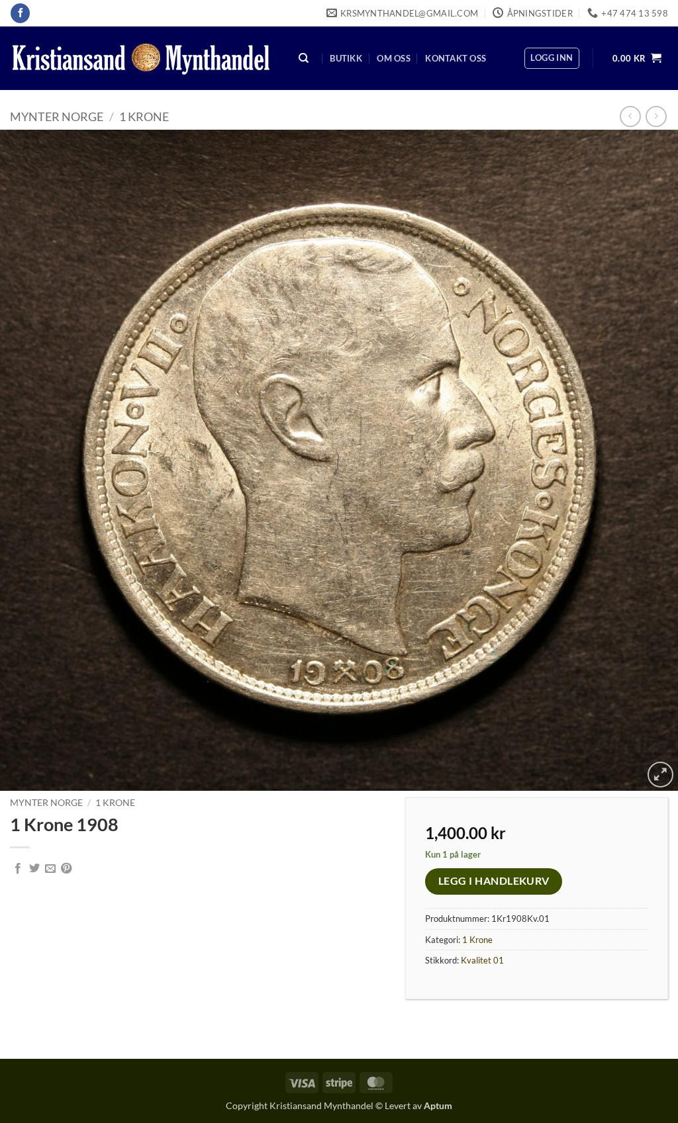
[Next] (647, 460)
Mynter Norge (56, 116)
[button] (551, 58)
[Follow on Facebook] (20, 13)
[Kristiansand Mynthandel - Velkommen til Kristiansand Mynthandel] (141, 58)
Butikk (346, 58)
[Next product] (630, 116)
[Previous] (30, 460)
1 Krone (144, 116)
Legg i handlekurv (494, 881)
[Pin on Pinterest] (66, 869)
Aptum (438, 1105)
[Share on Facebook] (18, 869)
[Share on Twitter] (34, 869)
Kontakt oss (455, 58)
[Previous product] (656, 116)
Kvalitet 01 (482, 960)
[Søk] (304, 58)
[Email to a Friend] (50, 869)
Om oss (394, 58)
